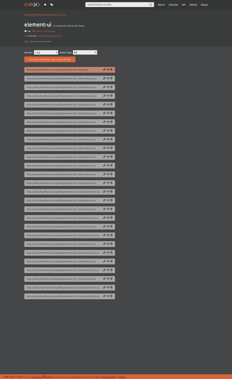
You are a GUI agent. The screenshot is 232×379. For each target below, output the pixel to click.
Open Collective (109, 376)
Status (204, 4)
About (161, 4)
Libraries (173, 4)
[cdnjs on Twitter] (45, 4)
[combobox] (46, 52)
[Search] (150, 4)
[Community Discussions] (51, 4)
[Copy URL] (104, 69)
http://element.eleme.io (50, 35)
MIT (26, 35)
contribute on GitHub (42, 376)
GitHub (193, 4)
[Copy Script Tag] (107, 69)
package (51, 31)
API (183, 4)
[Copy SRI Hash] (111, 69)
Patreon (122, 376)
